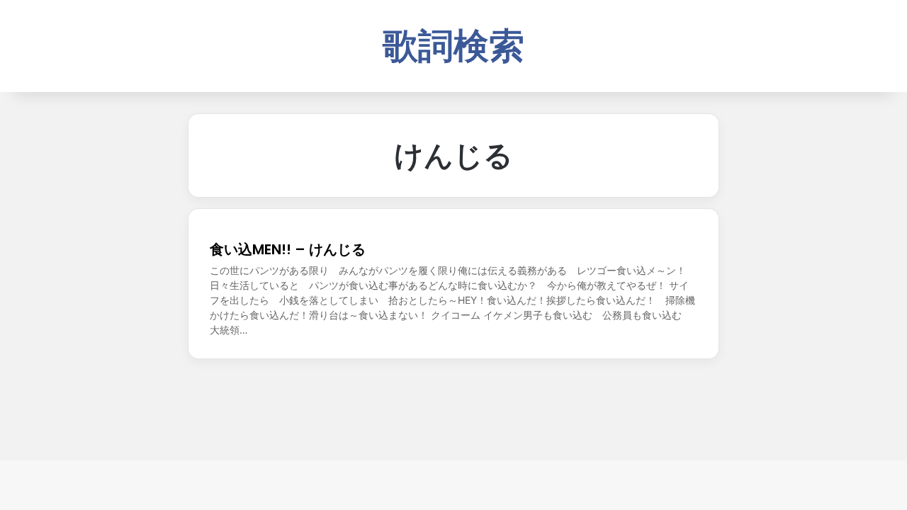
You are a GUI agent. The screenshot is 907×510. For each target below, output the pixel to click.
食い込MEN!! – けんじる (288, 249)
